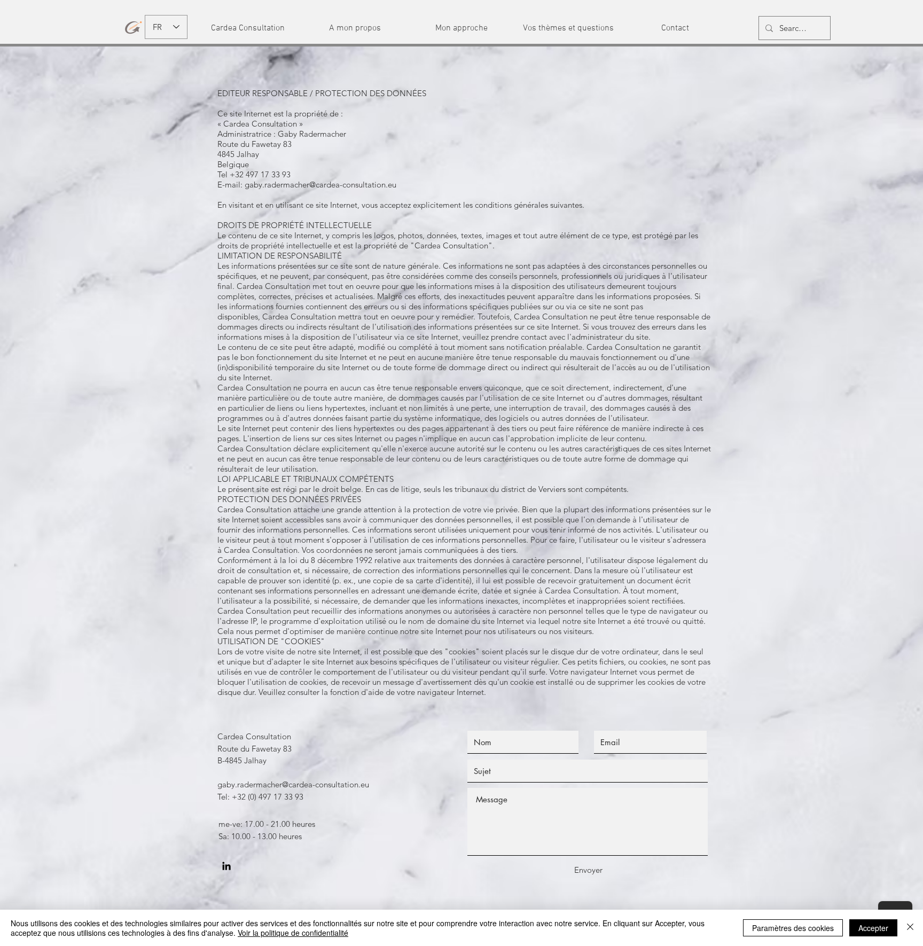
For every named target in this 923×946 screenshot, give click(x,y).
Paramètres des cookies (793, 927)
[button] (247, 28)
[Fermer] (910, 927)
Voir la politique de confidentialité (293, 932)
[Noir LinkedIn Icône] (226, 866)
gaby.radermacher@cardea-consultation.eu (320, 184)
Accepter (873, 927)
